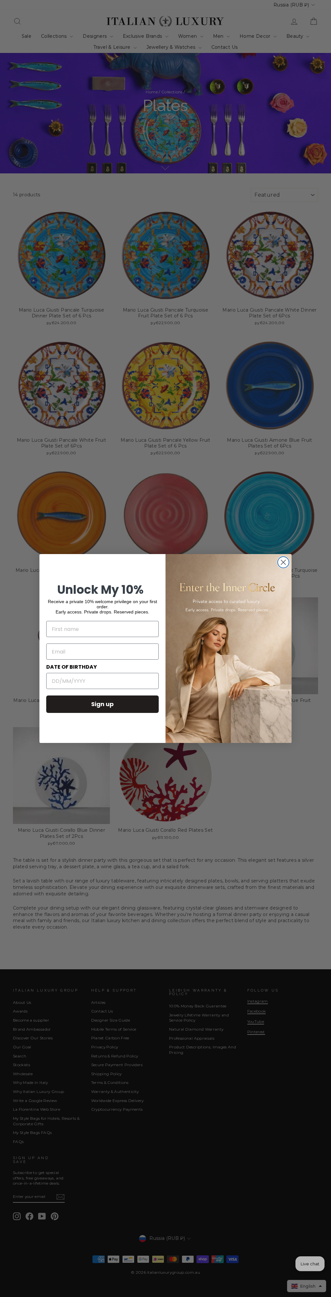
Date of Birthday (71, 667)
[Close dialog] (283, 562)
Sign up (102, 704)
